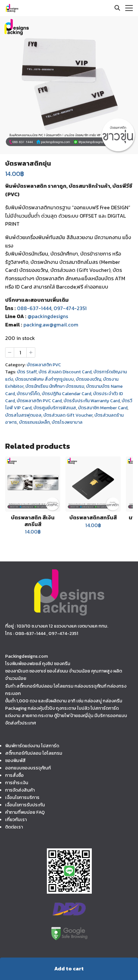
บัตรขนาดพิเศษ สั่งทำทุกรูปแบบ (44, 379)
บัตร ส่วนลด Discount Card (65, 372)
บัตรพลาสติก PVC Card (39, 400)
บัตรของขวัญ (88, 379)
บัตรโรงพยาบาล (67, 422)
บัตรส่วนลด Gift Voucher (67, 415)
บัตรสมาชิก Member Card (102, 407)
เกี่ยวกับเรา (16, 819)
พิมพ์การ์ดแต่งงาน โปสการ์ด (32, 745)
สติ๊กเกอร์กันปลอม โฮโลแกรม (33, 753)
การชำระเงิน (16, 782)
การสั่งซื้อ (14, 775)
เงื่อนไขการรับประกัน (25, 804)
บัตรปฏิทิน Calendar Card (66, 393)
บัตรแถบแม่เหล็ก (34, 422)
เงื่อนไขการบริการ (22, 797)
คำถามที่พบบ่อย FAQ (25, 812)
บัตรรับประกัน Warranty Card (92, 400)
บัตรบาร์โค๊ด (28, 393)
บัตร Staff (27, 372)
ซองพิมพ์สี (15, 760)
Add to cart (69, 968)
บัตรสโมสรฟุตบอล (23, 415)
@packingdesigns (48, 316)
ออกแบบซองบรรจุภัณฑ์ (28, 767)
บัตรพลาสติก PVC (44, 364)
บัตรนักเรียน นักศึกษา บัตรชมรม (54, 386)
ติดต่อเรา (14, 826)
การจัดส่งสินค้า (20, 790)
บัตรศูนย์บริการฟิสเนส (54, 407)
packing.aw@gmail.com (50, 324)
